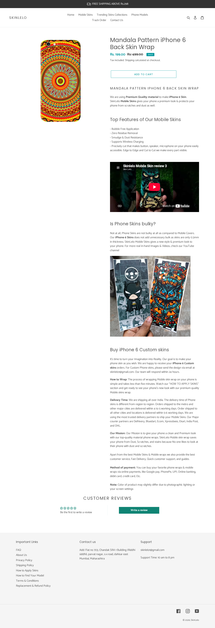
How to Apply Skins (27, 570)
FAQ (18, 550)
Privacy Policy (24, 560)
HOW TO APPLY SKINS (184, 384)
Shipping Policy (25, 565)
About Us (21, 555)
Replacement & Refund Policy (33, 585)
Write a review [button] (139, 510)
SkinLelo (18, 18)
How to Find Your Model (30, 575)
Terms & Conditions (27, 580)
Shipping (129, 60)
